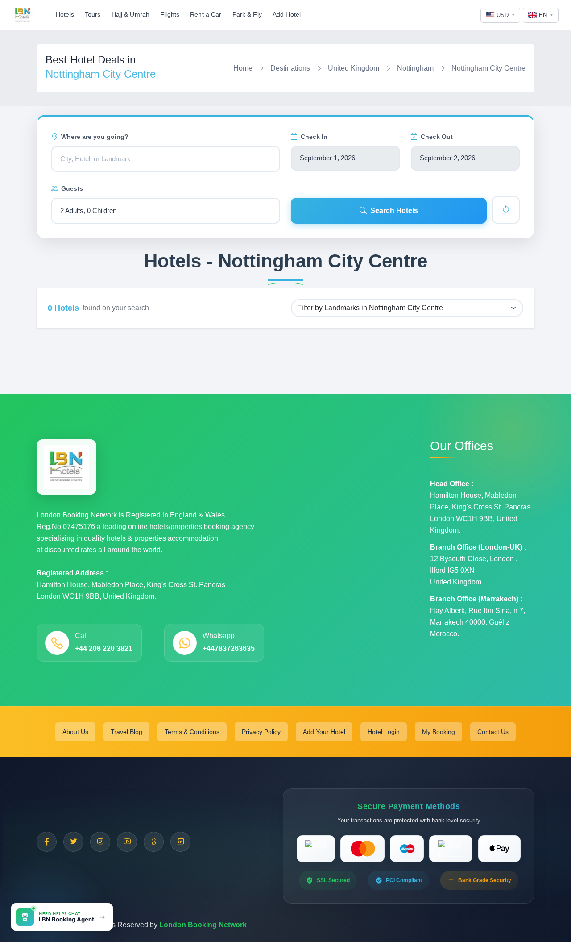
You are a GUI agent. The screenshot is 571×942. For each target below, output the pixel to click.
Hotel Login (384, 731)
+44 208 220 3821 (103, 648)
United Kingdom (353, 68)
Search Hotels (394, 210)
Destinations (290, 68)
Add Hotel (287, 14)
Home (242, 68)
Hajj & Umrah (131, 14)
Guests (72, 188)
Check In (314, 136)
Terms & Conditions (192, 731)
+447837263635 (229, 648)
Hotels (65, 14)
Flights (169, 14)
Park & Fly (247, 14)
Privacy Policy (261, 731)
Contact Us (493, 731)
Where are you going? (94, 136)
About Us (75, 731)
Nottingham (415, 68)
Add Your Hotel (324, 731)
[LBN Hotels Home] (22, 15)
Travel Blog (126, 731)
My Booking (438, 731)
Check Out (437, 136)
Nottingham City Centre (488, 68)
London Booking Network (203, 925)
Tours (93, 14)
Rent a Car (205, 14)
